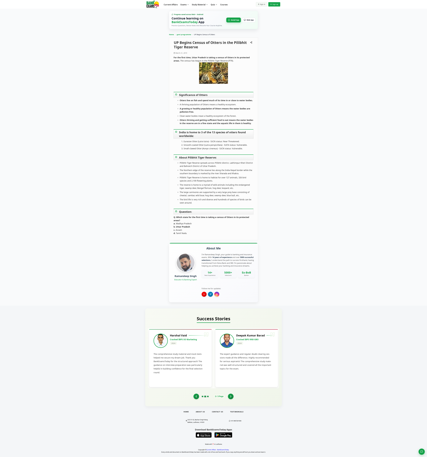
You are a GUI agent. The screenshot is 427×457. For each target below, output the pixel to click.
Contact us (217, 412)
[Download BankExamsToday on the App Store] (204, 435)
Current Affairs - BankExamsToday (217, 450)
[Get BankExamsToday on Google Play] (223, 435)
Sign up (275, 4)
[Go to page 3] (208, 396)
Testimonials (237, 412)
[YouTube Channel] (204, 294)
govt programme (184, 34)
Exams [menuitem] (183, 4)
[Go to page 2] (196, 396)
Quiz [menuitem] (213, 4)
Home (171, 34)
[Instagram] (216, 294)
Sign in (262, 4)
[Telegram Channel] (210, 294)
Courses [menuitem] (224, 4)
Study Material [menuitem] (198, 4)
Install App (235, 20)
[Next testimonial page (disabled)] (231, 396)
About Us (200, 412)
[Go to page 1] (202, 396)
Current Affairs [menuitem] (171, 4)
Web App (250, 20)
